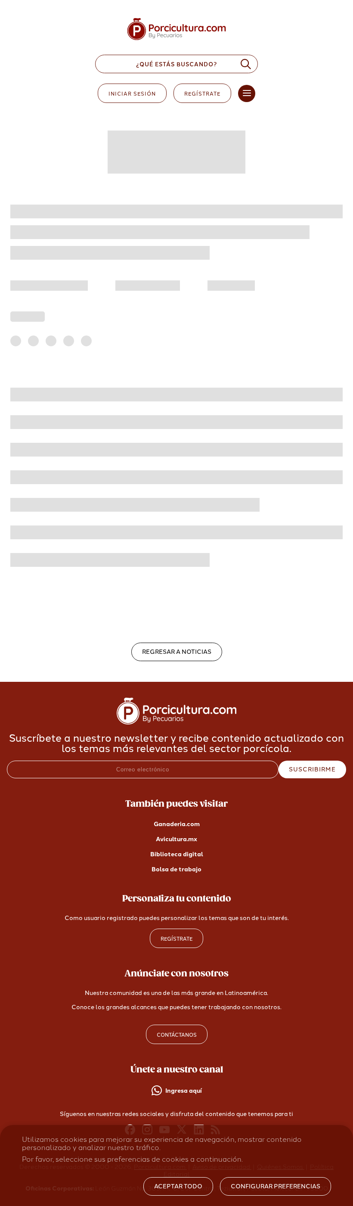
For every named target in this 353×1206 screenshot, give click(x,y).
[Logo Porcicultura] (176, 40)
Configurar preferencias (275, 1186)
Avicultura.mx (176, 839)
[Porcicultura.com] (177, 722)
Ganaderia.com (177, 824)
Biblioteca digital (176, 854)
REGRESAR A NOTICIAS (176, 652)
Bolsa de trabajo (176, 869)
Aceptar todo (178, 1186)
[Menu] (246, 93)
